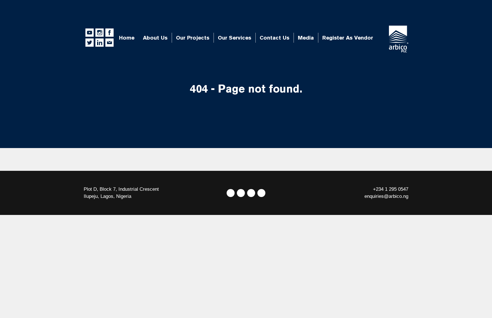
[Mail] (261, 193)
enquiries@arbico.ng (386, 196)
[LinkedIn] (251, 193)
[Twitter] (231, 193)
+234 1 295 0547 (390, 189)
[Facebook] (241, 193)
